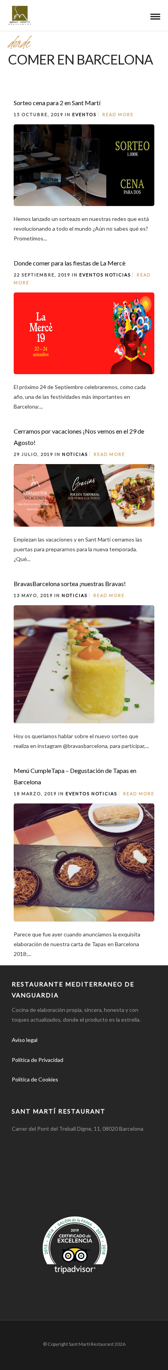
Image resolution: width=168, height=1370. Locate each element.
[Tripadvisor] (72, 1091)
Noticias (118, 274)
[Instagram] (54, 1091)
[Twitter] (37, 1091)
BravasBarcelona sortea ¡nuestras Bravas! (70, 583)
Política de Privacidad (37, 1059)
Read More (118, 114)
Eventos (84, 114)
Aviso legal (25, 1039)
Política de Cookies (35, 1079)
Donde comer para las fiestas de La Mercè (69, 263)
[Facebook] (20, 1091)
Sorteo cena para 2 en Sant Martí (57, 102)
